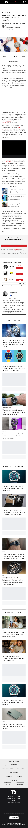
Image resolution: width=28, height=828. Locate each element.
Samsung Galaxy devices (21, 765)
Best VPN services (20, 768)
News (19, 27)
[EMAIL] (12, 295)
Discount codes (20, 784)
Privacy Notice (18, 250)
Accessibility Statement (14, 796)
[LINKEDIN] (10, 295)
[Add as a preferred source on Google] (14, 817)
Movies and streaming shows (7, 768)
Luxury (3, 12)
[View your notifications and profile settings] (13, 2)
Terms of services (16, 249)
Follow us (16, 56)
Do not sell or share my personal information (14, 813)
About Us (14, 800)
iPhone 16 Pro (7, 765)
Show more (21, 283)
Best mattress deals (20, 782)
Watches (8, 12)
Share (5, 56)
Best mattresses (19, 776)
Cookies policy (14, 806)
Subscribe (19, 1)
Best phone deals (7, 782)
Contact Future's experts (14, 798)
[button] (14, 267)
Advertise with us (14, 809)
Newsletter (23, 56)
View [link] (19, 268)
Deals (10, 5)
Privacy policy (14, 804)
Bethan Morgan (10, 25)
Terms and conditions (14, 802)
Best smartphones (8, 776)
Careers (14, 811)
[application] (14, 148)
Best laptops (8, 773)
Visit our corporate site (17, 823)
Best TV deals (7, 784)
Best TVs (19, 773)
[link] (5, 267)
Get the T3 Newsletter (20, 5)
